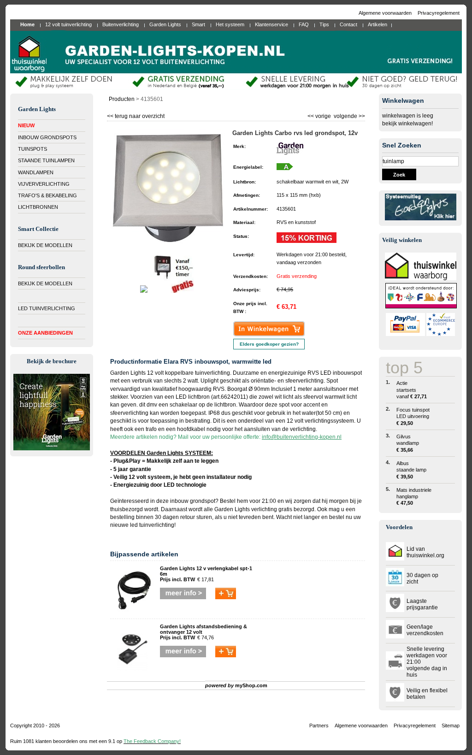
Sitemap (451, 725)
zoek (399, 174)
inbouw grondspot (192, 501)
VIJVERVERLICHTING (44, 184)
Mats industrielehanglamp (413, 496)
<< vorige (319, 115)
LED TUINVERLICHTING (46, 308)
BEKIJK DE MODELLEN (45, 245)
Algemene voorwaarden (386, 13)
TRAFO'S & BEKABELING (47, 195)
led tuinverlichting (152, 525)
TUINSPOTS (32, 149)
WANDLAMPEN (35, 172)
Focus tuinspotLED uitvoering (413, 416)
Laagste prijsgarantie (422, 604)
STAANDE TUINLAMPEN (46, 160)
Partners (319, 725)
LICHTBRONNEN (38, 207)
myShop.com (251, 685)
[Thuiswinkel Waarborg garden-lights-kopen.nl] (420, 278)
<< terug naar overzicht (136, 115)
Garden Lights (232, 509)
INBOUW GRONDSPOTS (47, 137)
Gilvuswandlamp (407, 443)
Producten (122, 99)
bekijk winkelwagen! (407, 123)
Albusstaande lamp (411, 469)
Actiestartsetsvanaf (411, 389)
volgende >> (348, 115)
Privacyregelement (439, 13)
